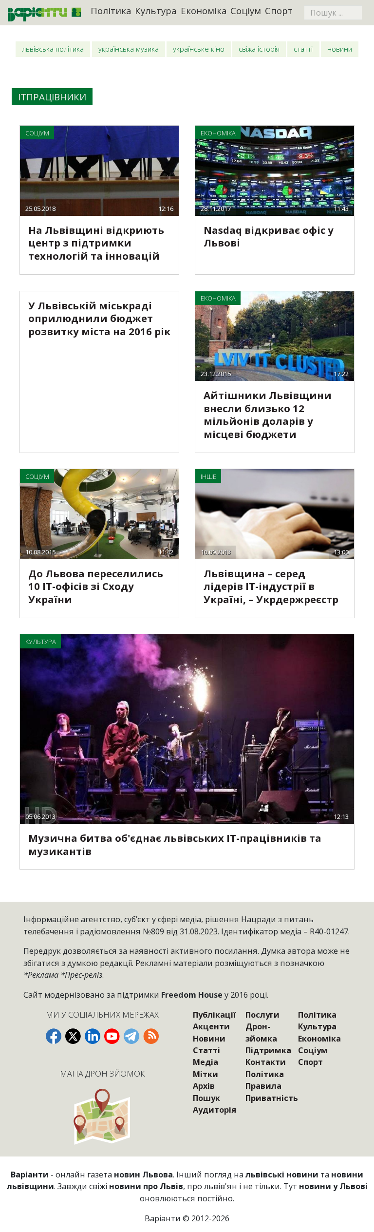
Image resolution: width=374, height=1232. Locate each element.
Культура (156, 10)
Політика (111, 10)
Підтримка (268, 1050)
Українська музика (128, 49)
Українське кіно (198, 49)
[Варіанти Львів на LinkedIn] (92, 1036)
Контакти (265, 1062)
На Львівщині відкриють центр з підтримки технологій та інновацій (96, 243)
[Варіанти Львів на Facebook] (53, 1036)
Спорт (279, 10)
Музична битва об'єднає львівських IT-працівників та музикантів (174, 844)
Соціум (245, 10)
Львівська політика (53, 49)
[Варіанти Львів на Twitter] (73, 1036)
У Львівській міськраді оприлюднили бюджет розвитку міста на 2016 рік (99, 318)
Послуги (262, 1014)
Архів (204, 1085)
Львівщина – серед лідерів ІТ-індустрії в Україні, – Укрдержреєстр (271, 586)
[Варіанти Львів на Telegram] (131, 1036)
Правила (263, 1085)
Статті (303, 49)
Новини (339, 49)
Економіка (204, 10)
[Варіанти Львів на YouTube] (112, 1036)
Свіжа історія (259, 49)
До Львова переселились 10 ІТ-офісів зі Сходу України (95, 586)
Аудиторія (214, 1109)
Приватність (271, 1098)
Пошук (206, 1098)
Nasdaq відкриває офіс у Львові (269, 236)
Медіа (205, 1062)
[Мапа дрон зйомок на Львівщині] (102, 1116)
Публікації (214, 1014)
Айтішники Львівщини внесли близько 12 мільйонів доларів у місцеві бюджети (268, 414)
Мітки (205, 1074)
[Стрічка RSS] (151, 1036)
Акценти (211, 1026)
